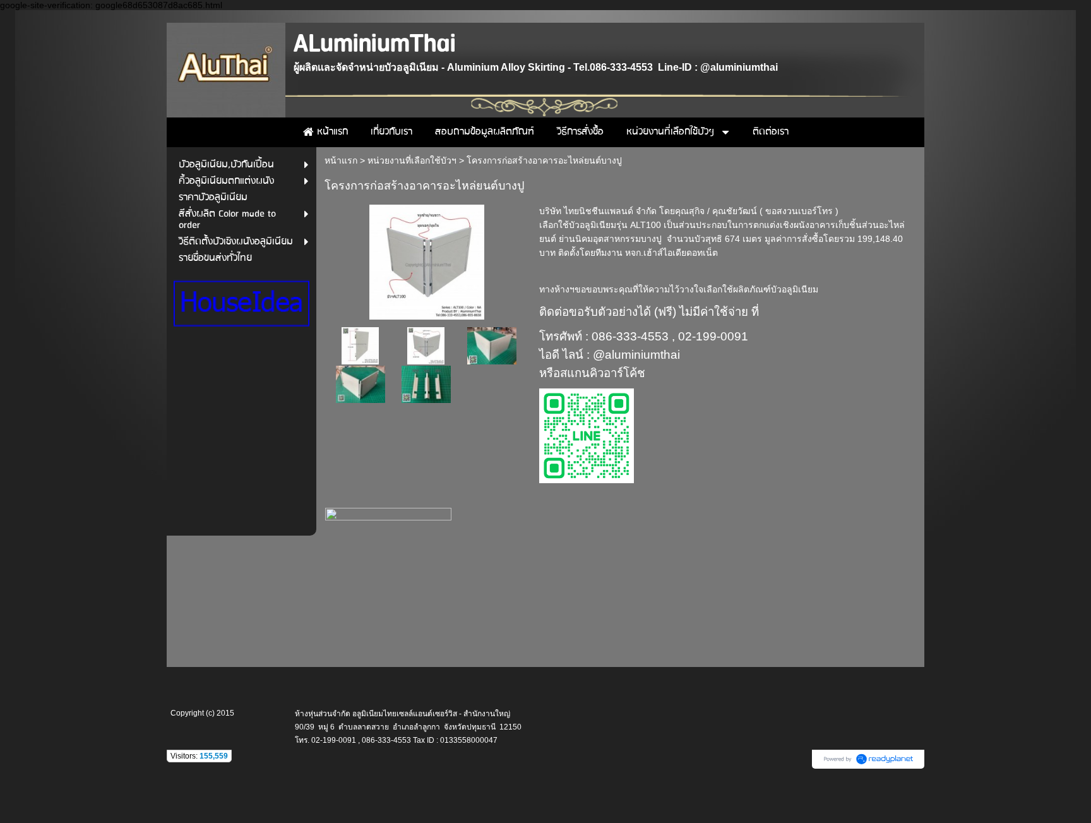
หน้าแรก (341, 160)
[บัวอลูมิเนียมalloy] (426, 260)
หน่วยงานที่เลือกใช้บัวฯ (411, 160)
